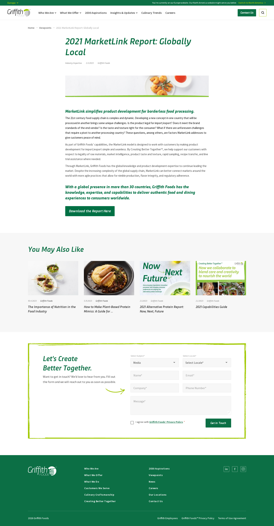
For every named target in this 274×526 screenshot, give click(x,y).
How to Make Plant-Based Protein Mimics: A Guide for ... (107, 308)
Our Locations (158, 494)
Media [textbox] (137, 362)
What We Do (91, 481)
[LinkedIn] (226, 469)
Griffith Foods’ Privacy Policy (166, 422)
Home (31, 27)
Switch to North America (250, 2)
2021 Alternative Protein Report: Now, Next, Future (162, 308)
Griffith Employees (167, 518)
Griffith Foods (104, 62)
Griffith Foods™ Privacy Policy (198, 518)
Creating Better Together (100, 501)
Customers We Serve (96, 488)
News (152, 481)
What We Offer (93, 475)
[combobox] (154, 362)
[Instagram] (243, 469)
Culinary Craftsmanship (99, 494)
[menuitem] (226, 469)
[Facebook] (235, 469)
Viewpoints (45, 27)
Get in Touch (218, 423)
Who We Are (91, 468)
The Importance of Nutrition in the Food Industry (52, 308)
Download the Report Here (90, 210)
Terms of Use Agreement (232, 518)
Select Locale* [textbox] (194, 362)
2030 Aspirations (159, 468)
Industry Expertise (73, 62)
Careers (153, 488)
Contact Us (156, 501)
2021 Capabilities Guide (211, 306)
